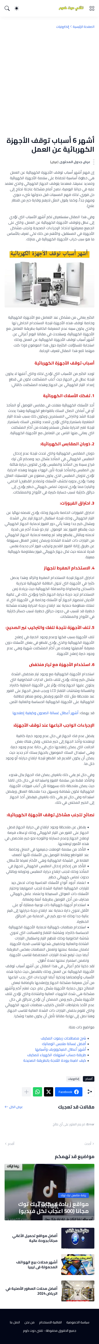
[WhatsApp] (37, 1091)
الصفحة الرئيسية (83, 26)
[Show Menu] (92, 8)
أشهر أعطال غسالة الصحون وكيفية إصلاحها (45, 712)
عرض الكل (16, 1107)
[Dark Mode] (16, 8)
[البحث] (7, 8)
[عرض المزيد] (26, 1091)
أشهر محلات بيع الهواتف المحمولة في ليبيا (37, 1264)
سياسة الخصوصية (77, 1322)
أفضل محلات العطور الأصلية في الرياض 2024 (32, 1291)
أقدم (11, 1143)
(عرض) (54, 162)
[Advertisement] (49, 82)
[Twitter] (48, 1091)
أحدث (87, 1143)
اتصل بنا (15, 1322)
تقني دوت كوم (33, 1331)
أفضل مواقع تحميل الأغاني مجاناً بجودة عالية (35, 1238)
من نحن (29, 1322)
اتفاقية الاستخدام (50, 1322)
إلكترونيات (62, 26)
